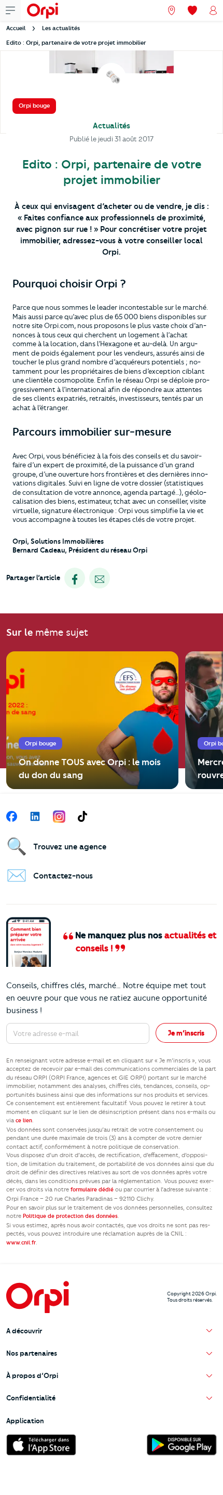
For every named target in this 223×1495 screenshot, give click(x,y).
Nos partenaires (31, 1353)
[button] (111, 1331)
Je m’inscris (186, 1033)
